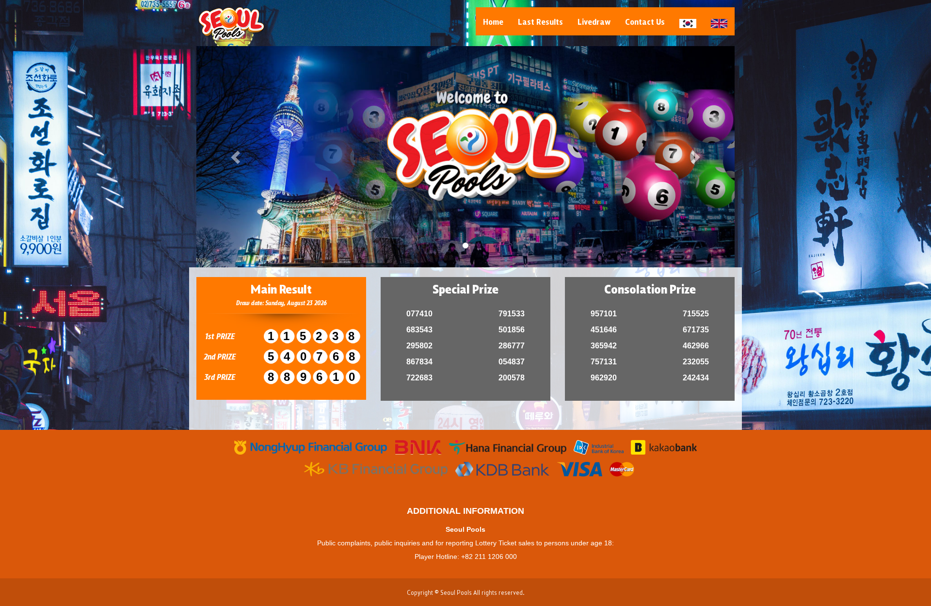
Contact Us (645, 21)
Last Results (540, 21)
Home (493, 21)
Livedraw (594, 21)
